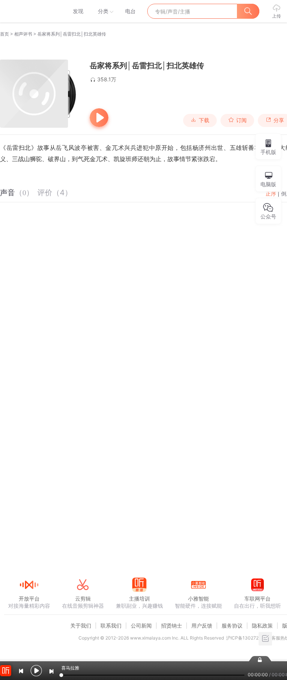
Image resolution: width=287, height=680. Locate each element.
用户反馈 (201, 625)
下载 (204, 120)
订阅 (241, 120)
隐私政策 (262, 625)
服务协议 (232, 625)
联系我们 (111, 625)
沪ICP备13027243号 (247, 638)
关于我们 (80, 625)
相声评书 (23, 34)
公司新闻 (141, 625)
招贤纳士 (171, 625)
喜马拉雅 (29, 11)
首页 (4, 34)
